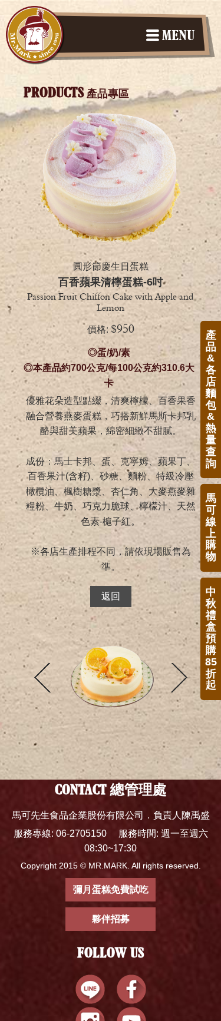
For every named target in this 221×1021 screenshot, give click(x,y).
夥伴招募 (111, 919)
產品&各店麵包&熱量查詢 (211, 399)
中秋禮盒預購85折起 (211, 638)
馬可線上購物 (211, 527)
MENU (178, 36)
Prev (42, 677)
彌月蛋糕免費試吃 (111, 889)
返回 (110, 596)
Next (179, 677)
